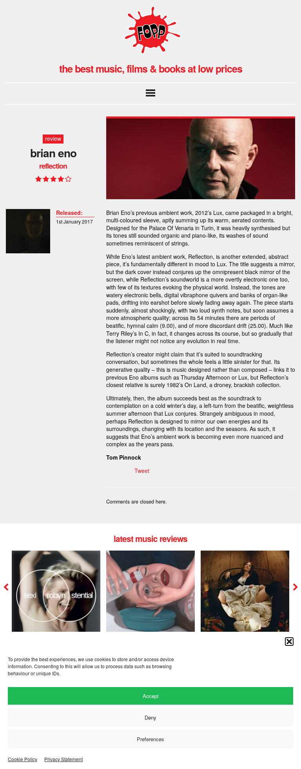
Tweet (141, 470)
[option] (56, 603)
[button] (289, 641)
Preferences (150, 739)
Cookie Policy (22, 759)
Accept (151, 696)
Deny (150, 717)
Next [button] (294, 587)
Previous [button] (6, 587)
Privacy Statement (63, 759)
